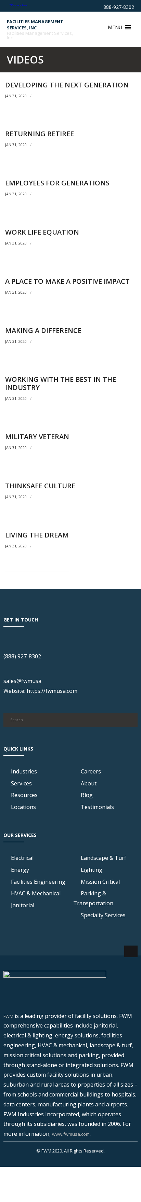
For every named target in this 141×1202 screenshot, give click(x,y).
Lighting (91, 869)
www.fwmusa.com (71, 1134)
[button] (115, 27)
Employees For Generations (57, 182)
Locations (23, 807)
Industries (24, 771)
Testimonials (97, 807)
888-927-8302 (118, 7)
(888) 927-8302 (22, 656)
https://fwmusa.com (52, 691)
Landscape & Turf (103, 858)
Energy (20, 869)
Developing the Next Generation (67, 84)
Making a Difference (43, 330)
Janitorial (22, 905)
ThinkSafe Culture (40, 485)
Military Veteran (37, 436)
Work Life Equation (42, 232)
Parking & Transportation (93, 898)
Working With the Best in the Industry (60, 383)
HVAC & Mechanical (36, 893)
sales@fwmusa (22, 681)
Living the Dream (37, 535)
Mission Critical (100, 881)
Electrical (22, 858)
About (89, 783)
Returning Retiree (39, 133)
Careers (91, 771)
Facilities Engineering (38, 881)
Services (21, 783)
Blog (87, 795)
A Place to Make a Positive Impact (67, 281)
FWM (8, 1016)
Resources (24, 795)
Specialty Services (103, 915)
